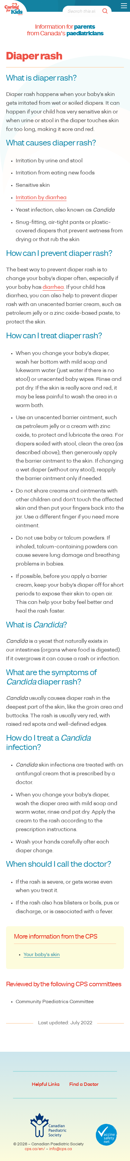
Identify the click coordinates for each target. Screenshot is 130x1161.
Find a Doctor (84, 1084)
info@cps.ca (60, 1149)
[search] (107, 12)
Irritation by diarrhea (41, 198)
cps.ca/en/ (35, 1149)
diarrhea (53, 287)
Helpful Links (46, 1084)
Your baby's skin (42, 954)
